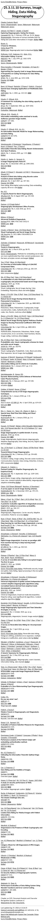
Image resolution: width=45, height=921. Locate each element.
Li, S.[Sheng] (18, 448)
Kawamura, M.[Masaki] (24, 357)
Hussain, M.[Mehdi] (8, 426)
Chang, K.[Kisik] (6, 868)
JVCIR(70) (4, 347)
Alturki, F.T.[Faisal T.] (8, 172)
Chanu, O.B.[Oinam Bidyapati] (11, 487)
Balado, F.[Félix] (6, 69)
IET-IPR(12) (5, 396)
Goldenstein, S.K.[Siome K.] (25, 793)
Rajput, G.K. (5, 723)
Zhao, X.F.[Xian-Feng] (35, 669)
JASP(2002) (5, 93)
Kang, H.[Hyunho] (29, 359)
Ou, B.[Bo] (17, 620)
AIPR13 (3, 701)
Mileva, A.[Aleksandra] (17, 644)
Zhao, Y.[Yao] (35, 620)
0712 (12, 862)
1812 (12, 510)
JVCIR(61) (4, 284)
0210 (9, 108)
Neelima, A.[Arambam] (31, 487)
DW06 (3, 832)
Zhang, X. (26, 411)
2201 (12, 593)
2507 (9, 657)
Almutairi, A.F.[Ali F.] (23, 172)
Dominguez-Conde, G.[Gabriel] (11, 735)
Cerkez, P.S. (5, 697)
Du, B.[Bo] (13, 502)
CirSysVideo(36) (6, 327)
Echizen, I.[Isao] (22, 682)
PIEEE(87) (4, 59)
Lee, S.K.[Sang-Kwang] (8, 808)
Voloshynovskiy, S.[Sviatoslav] (11, 144)
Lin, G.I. (21, 129)
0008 (9, 138)
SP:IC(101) (4, 590)
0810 (9, 787)
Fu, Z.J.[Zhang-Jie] (7, 318)
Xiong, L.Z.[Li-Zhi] (7, 294)
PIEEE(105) (5, 381)
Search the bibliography (9, 914)
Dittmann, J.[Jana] (32, 644)
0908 (12, 761)
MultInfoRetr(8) (6, 491)
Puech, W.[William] (16, 558)
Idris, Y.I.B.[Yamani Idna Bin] (11, 428)
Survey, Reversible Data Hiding (11, 569)
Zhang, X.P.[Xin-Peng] (30, 448)
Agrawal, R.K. (14, 723)
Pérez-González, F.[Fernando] (11, 67)
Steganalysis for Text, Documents (13, 903)
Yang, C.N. (18, 411)
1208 (12, 716)
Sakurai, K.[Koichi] (7, 684)
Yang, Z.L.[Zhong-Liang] (9, 667)
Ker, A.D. (4, 192)
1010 (11, 224)
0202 (29, 93)
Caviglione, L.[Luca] (23, 642)
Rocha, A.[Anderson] (8, 793)
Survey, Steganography (9, 25)
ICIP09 (3, 744)
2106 (9, 549)
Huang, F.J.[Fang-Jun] (8, 780)
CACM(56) (4, 249)
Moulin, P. (4, 99)
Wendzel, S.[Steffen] (8, 642)
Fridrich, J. (13, 467)
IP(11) (3, 106)
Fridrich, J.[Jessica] (35, 86)
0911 (9, 746)
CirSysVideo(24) (6, 269)
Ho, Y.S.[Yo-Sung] (10, 810)
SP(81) (3, 78)
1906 (12, 286)
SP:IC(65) (4, 435)
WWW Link (5, 50)
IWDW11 (4, 714)
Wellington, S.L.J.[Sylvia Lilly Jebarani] (14, 536)
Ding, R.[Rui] (18, 294)
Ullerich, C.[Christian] (8, 856)
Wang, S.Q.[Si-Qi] (20, 316)
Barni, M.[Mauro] (7, 86)
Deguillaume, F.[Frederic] (31, 144)
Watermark (36, 25)
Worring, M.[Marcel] (19, 605)
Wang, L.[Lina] (6, 499)
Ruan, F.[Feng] (6, 519)
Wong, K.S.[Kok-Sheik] (17, 262)
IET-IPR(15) (5, 547)
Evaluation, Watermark (9, 110)
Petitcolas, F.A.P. (6, 54)
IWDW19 (4, 674)
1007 (9, 211)
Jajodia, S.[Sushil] (22, 31)
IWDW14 (4, 689)
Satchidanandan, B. (7, 374)
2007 (12, 349)
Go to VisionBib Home (8, 2)
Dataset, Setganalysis (8, 678)
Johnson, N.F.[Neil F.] (8, 31)
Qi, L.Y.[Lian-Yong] (32, 521)
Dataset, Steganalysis (8, 804)
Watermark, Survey (7, 27)
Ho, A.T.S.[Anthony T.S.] (30, 428)
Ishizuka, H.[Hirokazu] (8, 682)
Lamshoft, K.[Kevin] (23, 646)
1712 (9, 398)
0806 (9, 802)
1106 (11, 237)
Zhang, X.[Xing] (17, 519)
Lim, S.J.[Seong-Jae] (24, 808)
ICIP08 (3, 785)
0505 (12, 877)
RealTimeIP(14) (6, 418)
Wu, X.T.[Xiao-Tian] (7, 277)
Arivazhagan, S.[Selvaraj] (9, 534)
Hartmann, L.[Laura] (14, 649)
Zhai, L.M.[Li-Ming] (27, 499)
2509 (9, 305)
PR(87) (3, 508)
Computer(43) (6, 209)
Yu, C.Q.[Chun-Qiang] (21, 318)
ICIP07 (3, 817)
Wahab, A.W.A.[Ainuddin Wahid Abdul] (29, 426)
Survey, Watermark (24, 25)
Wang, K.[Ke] (22, 667)
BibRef (36, 40)
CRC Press (4, 234)
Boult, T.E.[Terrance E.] (20, 795)
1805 (12, 437)
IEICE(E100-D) (6, 366)
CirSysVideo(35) (6, 303)
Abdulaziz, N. (5, 883)
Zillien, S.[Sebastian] (13, 651)
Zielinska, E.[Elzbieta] (8, 243)
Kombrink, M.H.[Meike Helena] (12, 603)
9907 (9, 61)
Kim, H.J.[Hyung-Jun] (18, 871)
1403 (9, 252)
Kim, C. (3, 411)
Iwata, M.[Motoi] (16, 359)
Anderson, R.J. (18, 54)
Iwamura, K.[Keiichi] (8, 357)
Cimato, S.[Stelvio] (7, 230)
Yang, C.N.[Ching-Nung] (23, 230)
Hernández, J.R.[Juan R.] (30, 67)
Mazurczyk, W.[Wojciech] (25, 243)
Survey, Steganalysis (8, 530)
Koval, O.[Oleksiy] (7, 147)
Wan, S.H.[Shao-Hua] (17, 521)
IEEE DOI (4, 61)
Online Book (5, 48)
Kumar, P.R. (19, 374)
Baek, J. (33, 411)
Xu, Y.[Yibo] (16, 499)
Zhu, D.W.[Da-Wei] (29, 519)
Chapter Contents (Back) (9, 22)
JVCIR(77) (4, 564)
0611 (12, 834)
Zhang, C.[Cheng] (7, 620)
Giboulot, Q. (5, 467)
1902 (9, 457)
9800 (40, 50)
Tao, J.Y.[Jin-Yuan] (7, 448)
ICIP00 (3, 136)
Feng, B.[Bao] (33, 868)
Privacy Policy (22, 2)
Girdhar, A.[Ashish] (7, 389)
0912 (12, 729)
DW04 (3, 875)
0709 (9, 198)
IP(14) (3, 164)
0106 (12, 80)
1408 (9, 704)
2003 (12, 676)
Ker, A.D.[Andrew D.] (8, 753)
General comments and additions (12, 910)
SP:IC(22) (4, 181)
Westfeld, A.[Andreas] (8, 825)
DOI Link (4, 252)
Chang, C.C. (11, 411)
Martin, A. (4, 159)
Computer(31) (6, 35)
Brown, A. (4, 44)
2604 (9, 329)
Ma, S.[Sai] (32, 667)
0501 (29, 153)
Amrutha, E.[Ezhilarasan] (27, 534)
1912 (11, 493)
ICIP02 (3, 121)
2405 (9, 631)
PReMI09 (4, 727)
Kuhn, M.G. (28, 54)
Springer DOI (5, 528)
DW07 (3, 860)
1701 (11, 368)
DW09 (3, 759)
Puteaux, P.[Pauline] (8, 555)
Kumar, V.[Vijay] (20, 389)
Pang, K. (13, 883)
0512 (9, 166)
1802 (11, 420)
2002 (12, 528)
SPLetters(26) (5, 474)
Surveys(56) (5, 629)
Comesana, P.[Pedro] (30, 735)
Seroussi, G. (20, 159)
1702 (9, 383)
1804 (9, 405)
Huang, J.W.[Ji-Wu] (35, 780)
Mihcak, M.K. (13, 99)
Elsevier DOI (5, 80)
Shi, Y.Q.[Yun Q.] (22, 780)
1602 (12, 691)
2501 (9, 614)
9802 (40, 40)
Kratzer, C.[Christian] (8, 646)
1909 (9, 476)
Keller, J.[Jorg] (26, 649)
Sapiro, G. (12, 159)
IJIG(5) (3, 153)
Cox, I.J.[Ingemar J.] (8, 768)
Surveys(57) (5, 612)
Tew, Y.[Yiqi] (5, 262)
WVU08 (3, 800)
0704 (12, 183)
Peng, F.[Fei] (26, 620)
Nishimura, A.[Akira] (14, 362)
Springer (4, 222)
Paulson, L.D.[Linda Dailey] (10, 204)
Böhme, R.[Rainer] (7, 217)
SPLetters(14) (5, 196)
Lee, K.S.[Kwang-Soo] (8, 841)
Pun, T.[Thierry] (19, 147)
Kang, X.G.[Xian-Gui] (19, 669)
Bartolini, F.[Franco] (21, 86)
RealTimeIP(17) (6, 525)
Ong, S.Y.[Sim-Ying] (22, 555)
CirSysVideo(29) (6, 454)
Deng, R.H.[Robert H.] (20, 868)
